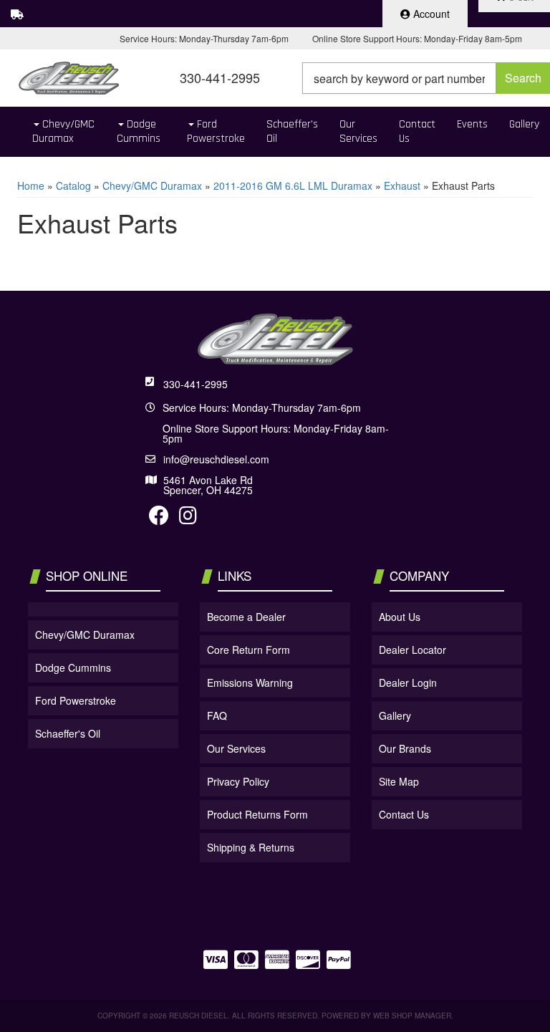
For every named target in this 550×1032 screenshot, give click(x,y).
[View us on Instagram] (188, 518)
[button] (426, 78)
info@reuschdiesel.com (216, 459)
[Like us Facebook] (159, 518)
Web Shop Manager (412, 1016)
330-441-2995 (195, 384)
